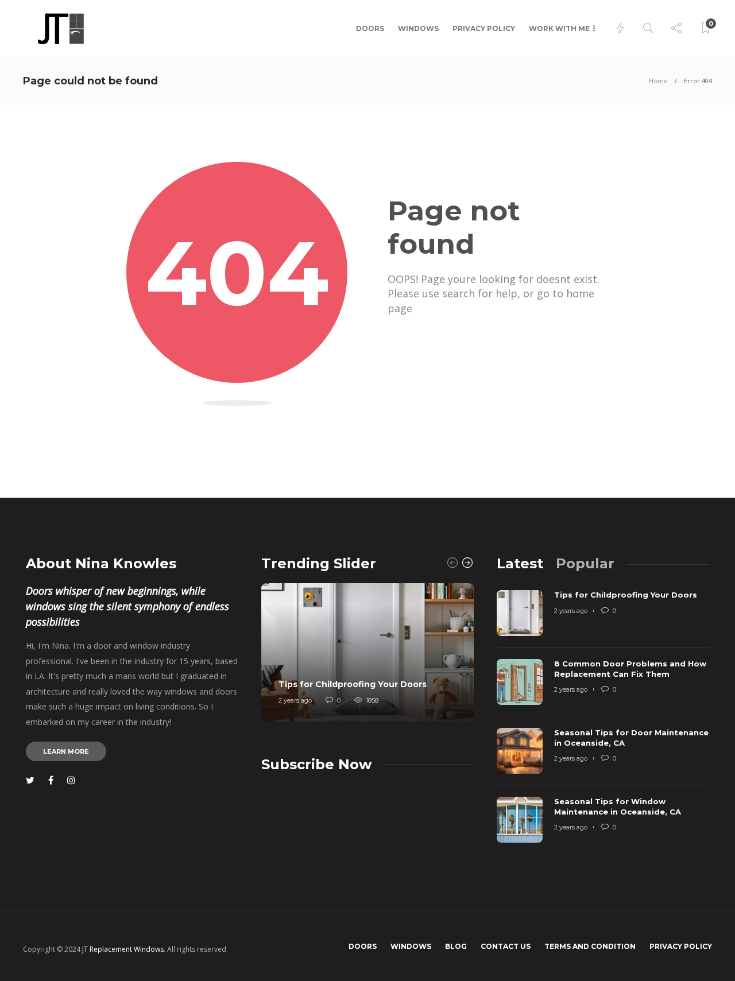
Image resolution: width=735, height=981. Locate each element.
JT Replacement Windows (123, 949)
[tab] (520, 563)
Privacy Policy (483, 28)
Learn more (66, 751)
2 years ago (295, 700)
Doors (370, 28)
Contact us (506, 946)
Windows (418, 28)
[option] (367, 652)
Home (658, 80)
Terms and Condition (590, 946)
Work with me (559, 28)
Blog (456, 946)
